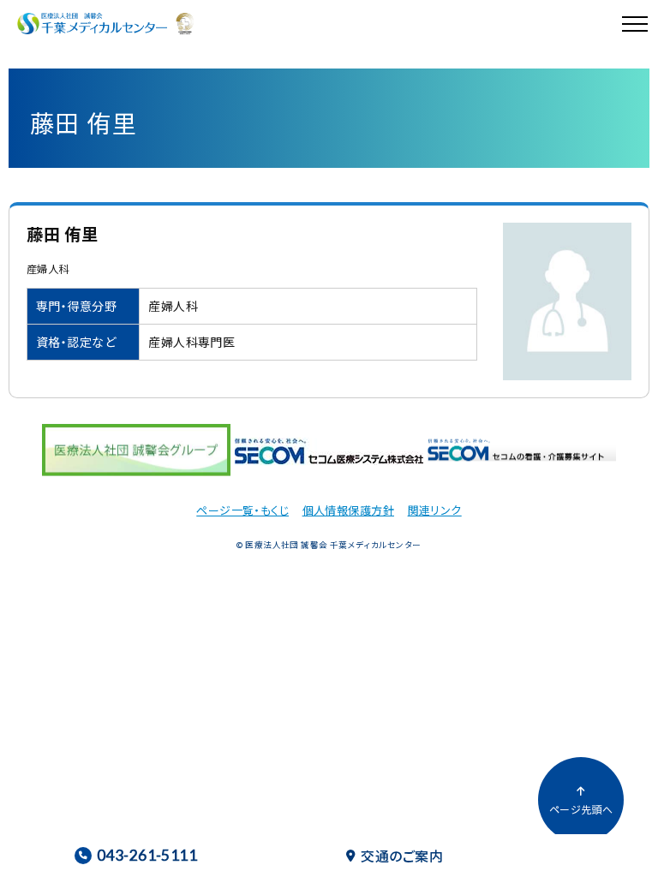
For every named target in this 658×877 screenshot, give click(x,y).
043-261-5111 (147, 855)
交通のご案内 (402, 855)
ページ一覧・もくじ (242, 510)
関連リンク (435, 510)
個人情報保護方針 (348, 510)
